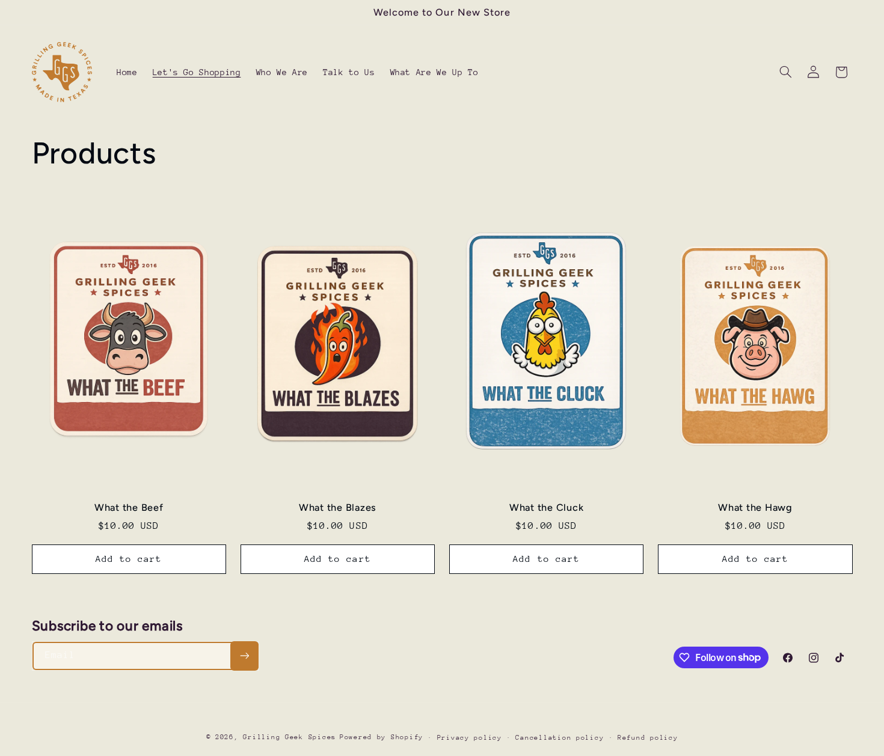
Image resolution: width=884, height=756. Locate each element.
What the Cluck (546, 507)
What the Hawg (755, 507)
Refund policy (648, 738)
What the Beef (129, 507)
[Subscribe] (244, 656)
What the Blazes (337, 507)
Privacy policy (469, 738)
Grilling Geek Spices (289, 737)
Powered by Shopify (381, 737)
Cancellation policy (559, 738)
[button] (785, 72)
